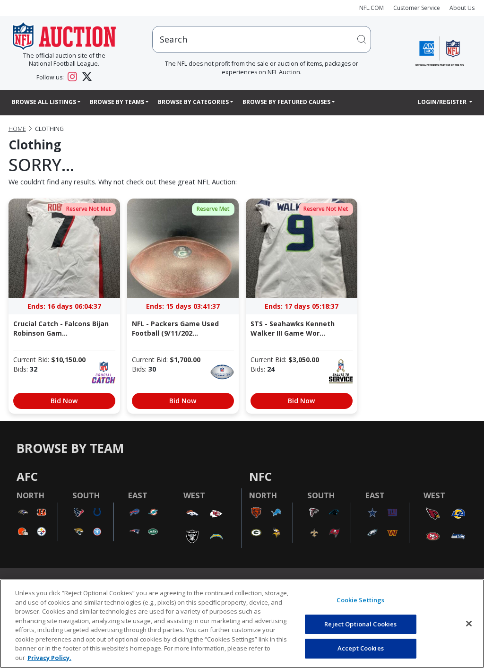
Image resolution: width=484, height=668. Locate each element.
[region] (242, 623)
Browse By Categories (193, 102)
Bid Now (64, 400)
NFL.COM (371, 8)
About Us (462, 8)
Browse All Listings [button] (44, 102)
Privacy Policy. (49, 657)
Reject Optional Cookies (360, 624)
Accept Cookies (360, 648)
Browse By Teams (117, 102)
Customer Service (416, 8)
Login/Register (443, 102)
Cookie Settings (360, 600)
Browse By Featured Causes (286, 102)
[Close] (468, 623)
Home (17, 129)
